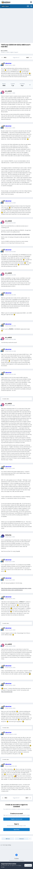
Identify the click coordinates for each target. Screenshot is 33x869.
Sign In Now (16, 829)
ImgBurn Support (14, 52)
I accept (28, 865)
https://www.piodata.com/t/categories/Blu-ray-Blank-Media (15, 234)
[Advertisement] (16, 25)
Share (8, 838)
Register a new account (16, 819)
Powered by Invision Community (16, 860)
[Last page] (31, 57)
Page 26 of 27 (16, 57)
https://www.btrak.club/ (6, 691)
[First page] (2, 57)
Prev (5, 57)
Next (27, 57)
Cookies (16, 858)
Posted (10, 65)
